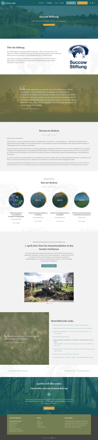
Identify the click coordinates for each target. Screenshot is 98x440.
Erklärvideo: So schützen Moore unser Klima (66, 354)
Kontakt (61, 3)
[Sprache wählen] (92, 3)
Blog (56, 3)
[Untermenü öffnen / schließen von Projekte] (52, 3)
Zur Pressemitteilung (49, 266)
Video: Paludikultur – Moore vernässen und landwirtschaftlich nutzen (73, 357)
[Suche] (95, 3)
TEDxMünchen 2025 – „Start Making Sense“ (76, 371)
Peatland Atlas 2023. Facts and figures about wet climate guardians (73, 328)
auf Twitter (83, 344)
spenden (49, 408)
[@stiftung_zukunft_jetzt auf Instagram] (90, 3)
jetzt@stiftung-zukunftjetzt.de (16, 430)
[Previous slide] (26, 287)
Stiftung (41, 3)
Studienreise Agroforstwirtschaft (18, 371)
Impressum (39, 425)
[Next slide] (72, 287)
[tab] (46, 303)
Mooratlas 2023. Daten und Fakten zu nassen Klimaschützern (71, 325)
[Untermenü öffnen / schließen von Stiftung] (44, 3)
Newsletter (71, 3)
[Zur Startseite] (8, 3)
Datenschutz (40, 423)
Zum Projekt (16, 223)
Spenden (81, 3)
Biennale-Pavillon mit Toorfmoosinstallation (66, 344)
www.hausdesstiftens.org (15, 429)
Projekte (49, 3)
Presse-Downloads (41, 427)
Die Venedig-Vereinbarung (61, 336)
